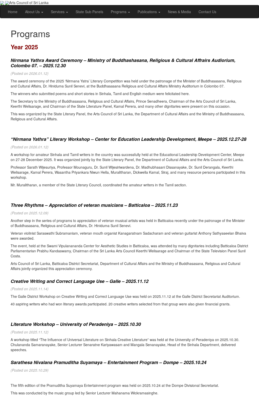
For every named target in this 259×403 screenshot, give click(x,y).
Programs (119, 11)
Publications (148, 11)
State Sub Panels (89, 11)
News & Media (179, 11)
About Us (33, 11)
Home (12, 11)
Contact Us (207, 11)
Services (58, 11)
